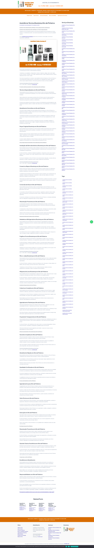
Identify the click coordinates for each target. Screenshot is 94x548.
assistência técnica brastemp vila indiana (67, 226)
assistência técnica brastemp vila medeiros (67, 274)
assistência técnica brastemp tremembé (67, 186)
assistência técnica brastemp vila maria (67, 247)
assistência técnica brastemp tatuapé (67, 183)
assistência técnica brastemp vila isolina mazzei (67, 232)
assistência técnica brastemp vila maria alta (67, 250)
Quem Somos (20, 528)
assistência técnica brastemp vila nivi (67, 286)
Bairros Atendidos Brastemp (23, 531)
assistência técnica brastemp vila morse (67, 280)
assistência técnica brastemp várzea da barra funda (67, 311)
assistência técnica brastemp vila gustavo (67, 217)
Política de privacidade (22, 535)
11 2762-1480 (44, 6)
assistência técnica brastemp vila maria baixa (67, 253)
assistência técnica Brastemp (27, 36)
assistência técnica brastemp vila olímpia (67, 295)
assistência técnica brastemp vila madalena (67, 244)
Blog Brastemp (20, 534)
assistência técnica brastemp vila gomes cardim (67, 201)
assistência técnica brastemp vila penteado (67, 308)
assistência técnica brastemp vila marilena (67, 262)
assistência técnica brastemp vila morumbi (67, 283)
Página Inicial (20, 527)
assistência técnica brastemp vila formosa (67, 198)
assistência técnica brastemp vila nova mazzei (67, 292)
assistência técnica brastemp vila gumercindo (67, 214)
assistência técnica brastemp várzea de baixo (67, 314)
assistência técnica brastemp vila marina (67, 265)
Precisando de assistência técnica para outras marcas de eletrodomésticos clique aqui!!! (37, 492)
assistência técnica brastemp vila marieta (67, 259)
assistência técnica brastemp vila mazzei (67, 271)
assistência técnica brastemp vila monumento (67, 277)
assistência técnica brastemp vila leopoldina (67, 241)
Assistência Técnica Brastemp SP (23, 504)
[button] (91, 221)
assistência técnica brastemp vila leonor (67, 238)
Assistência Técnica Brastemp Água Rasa (33, 505)
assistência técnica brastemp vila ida (67, 223)
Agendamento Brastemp (22, 532)
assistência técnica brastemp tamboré (67, 180)
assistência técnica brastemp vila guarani (67, 204)
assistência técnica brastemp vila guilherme (67, 211)
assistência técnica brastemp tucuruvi (67, 189)
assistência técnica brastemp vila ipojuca (67, 229)
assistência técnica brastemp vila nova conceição (67, 289)
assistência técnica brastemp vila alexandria (67, 192)
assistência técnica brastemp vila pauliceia (67, 305)
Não (68, 546)
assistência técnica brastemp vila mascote (67, 268)
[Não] (92, 546)
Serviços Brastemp (21, 530)
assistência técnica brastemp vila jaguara (67, 235)
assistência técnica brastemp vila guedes (67, 207)
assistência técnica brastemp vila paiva (67, 299)
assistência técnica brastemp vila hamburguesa (67, 220)
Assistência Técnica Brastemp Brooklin (41, 505)
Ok (66, 546)
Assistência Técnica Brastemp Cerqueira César (52, 505)
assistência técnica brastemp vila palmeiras (67, 302)
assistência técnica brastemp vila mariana (67, 256)
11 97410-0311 (59, 6)
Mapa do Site (20, 536)
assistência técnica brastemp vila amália (67, 195)
